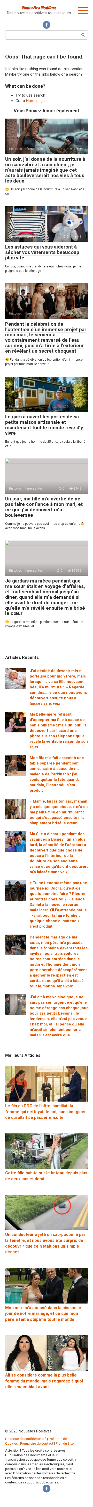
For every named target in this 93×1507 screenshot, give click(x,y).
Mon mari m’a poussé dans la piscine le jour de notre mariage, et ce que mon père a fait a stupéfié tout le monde (43, 1313)
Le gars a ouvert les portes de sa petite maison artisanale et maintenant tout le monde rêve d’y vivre (44, 425)
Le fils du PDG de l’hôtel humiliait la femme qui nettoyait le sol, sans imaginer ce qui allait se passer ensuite (45, 1111)
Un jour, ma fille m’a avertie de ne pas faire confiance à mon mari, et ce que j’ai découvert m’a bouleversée (44, 507)
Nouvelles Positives (39, 8)
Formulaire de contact (36, 1443)
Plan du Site (65, 1443)
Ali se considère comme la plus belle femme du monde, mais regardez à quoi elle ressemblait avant (44, 1381)
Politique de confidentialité (25, 1439)
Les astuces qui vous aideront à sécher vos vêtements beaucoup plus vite (42, 252)
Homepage (35, 100)
